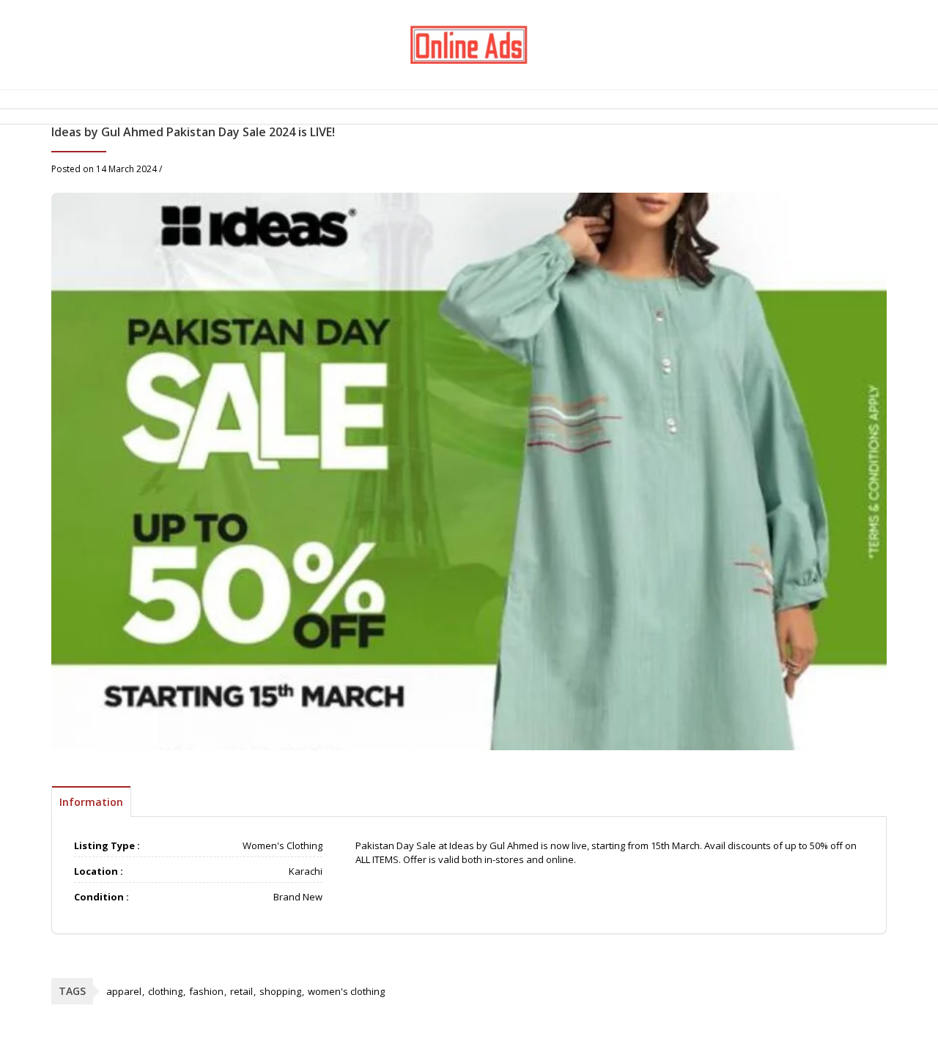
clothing (165, 991)
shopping (280, 991)
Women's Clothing (282, 845)
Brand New (297, 896)
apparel (123, 991)
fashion (206, 991)
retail (241, 991)
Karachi (305, 871)
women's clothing (346, 991)
